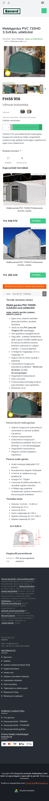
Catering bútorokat (26, 586)
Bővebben (36, 221)
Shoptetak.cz (42, 783)
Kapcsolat (8, 657)
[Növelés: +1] (11, 125)
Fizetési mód (8, 672)
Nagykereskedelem (11, 669)
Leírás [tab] (8, 294)
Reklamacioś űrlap (11, 692)
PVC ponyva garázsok (25, 558)
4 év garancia (9, 717)
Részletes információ (11, 151)
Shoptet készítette (27, 790)
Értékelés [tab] (27, 294)
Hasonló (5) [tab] (17, 294)
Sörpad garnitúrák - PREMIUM (15, 721)
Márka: (16, 41)
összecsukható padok (25, 579)
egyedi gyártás (7, 623)
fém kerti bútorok (8, 615)
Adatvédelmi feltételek (13, 680)
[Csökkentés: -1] (11, 128)
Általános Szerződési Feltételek (16, 676)
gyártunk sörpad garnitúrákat (13, 611)
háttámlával (6, 601)
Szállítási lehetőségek (11, 120)
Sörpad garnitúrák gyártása (15, 729)
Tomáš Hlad (30, 783)
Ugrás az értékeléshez (34, 39)
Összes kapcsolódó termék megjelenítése (24, 286)
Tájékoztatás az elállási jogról (16, 688)
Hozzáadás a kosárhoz (26, 127)
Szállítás (7, 661)
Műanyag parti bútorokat (11, 603)
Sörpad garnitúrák (8, 579)
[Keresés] (3, 3)
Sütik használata (10, 684)
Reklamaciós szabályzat (13, 696)
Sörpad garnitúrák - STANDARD (16, 725)
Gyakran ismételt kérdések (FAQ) (17, 665)
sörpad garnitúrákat (9, 591)
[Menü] (42, 3)
